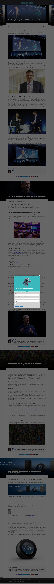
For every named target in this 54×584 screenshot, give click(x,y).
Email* (16, 293)
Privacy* (16, 302)
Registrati (19, 306)
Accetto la (17, 303)
